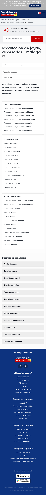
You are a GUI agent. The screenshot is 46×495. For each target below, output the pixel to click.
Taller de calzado (13, 240)
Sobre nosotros (23, 377)
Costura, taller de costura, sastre (18, 200)
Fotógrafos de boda (11, 159)
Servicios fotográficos (23, 442)
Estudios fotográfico (11, 171)
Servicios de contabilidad (13, 187)
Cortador (10, 244)
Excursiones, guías (10, 147)
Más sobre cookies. (20, 6)
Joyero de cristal (13, 236)
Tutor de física (23, 439)
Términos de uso (23, 380)
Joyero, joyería (12, 208)
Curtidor (10, 228)
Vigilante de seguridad (23, 412)
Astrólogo (23, 419)
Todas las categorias (23, 392)
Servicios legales (10, 179)
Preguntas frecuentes (23, 389)
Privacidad (23, 383)
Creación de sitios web (12, 151)
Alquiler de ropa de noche (16, 232)
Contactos (23, 386)
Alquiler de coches (10, 143)
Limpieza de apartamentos (14, 175)
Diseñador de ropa (14, 220)
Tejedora (10, 212)
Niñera (22, 455)
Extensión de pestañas (12, 163)
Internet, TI (23, 403)
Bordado (10, 224)
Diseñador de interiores (12, 167)
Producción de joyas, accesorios (18, 108)
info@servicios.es (24, 353)
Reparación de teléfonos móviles (23, 459)
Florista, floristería (23, 429)
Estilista (10, 216)
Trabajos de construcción (23, 462)
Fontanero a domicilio (12, 183)
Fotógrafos (23, 432)
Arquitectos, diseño (23, 415)
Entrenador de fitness (23, 435)
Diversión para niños (11, 155)
